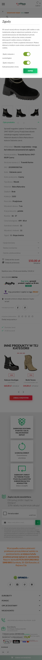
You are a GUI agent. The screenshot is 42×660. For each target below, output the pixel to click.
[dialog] (21, 330)
